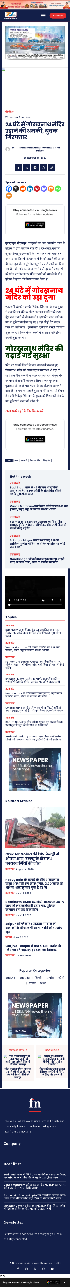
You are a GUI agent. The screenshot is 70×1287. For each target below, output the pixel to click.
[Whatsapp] (58, 189)
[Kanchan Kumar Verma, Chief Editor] (8, 149)
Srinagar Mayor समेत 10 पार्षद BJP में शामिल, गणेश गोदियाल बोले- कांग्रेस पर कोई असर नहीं (37, 544)
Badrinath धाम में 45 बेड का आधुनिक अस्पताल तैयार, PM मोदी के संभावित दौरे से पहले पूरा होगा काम (36, 491)
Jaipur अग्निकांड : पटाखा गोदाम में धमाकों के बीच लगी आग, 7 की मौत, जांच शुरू (33, 928)
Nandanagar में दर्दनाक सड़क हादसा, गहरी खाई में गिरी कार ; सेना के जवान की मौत (37, 560)
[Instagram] (26, 1269)
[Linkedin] (30, 189)
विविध (9, 112)
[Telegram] (35, 167)
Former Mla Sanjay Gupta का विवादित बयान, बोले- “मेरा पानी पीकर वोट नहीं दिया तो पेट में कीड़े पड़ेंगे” (38, 525)
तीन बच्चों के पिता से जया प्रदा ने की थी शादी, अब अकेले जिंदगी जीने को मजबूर (17, 1073)
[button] (9, 42)
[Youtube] (52, 1269)
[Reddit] (23, 189)
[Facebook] (18, 167)
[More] (9, 195)
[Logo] (35, 1103)
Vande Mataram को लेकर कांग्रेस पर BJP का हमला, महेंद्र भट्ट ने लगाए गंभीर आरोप (39, 507)
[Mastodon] (44, 189)
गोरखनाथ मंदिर (35, 460)
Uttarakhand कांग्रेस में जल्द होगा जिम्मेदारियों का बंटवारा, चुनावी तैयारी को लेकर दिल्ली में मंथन (34, 709)
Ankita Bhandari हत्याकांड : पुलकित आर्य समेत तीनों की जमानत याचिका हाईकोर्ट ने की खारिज (33, 738)
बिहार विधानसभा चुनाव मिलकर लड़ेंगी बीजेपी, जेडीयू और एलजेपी (52, 1072)
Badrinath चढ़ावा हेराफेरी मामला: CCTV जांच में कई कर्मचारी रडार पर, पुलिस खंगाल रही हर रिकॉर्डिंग (34, 906)
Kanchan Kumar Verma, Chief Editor (39, 149)
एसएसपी (24, 460)
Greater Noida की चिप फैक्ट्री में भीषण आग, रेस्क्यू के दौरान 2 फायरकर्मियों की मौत (32, 859)
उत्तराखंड (15, 483)
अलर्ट (16, 460)
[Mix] (51, 189)
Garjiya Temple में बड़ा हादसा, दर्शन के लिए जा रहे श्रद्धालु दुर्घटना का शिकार (33, 948)
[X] (26, 167)
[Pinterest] (37, 189)
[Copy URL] (51, 167)
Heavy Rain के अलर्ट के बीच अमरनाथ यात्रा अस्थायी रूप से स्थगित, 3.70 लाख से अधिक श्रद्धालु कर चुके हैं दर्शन (34, 884)
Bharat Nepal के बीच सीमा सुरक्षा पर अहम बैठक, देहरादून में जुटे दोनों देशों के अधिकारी (34, 723)
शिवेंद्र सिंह (46, 460)
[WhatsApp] (43, 167)
